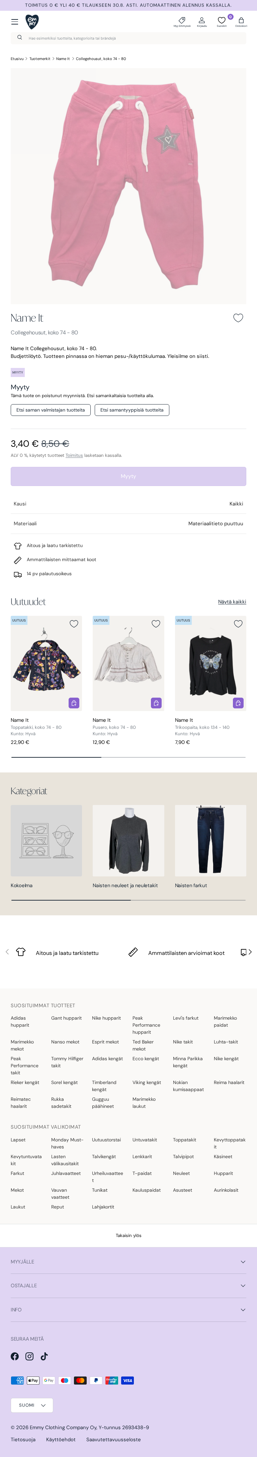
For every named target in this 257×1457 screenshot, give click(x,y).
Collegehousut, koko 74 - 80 (101, 58)
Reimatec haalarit (21, 1102)
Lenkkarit (142, 1156)
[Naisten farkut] (210, 840)
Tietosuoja (23, 1439)
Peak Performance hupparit (146, 1025)
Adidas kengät (107, 1059)
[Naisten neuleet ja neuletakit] (128, 840)
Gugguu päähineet (103, 1102)
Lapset (18, 1140)
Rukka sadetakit (61, 1102)
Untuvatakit (145, 1140)
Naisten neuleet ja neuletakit (125, 885)
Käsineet (223, 1156)
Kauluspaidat (147, 1190)
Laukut (18, 1207)
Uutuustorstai (106, 1140)
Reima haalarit (229, 1082)
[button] (241, 21)
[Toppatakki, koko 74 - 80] (46, 663)
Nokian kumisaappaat (188, 1085)
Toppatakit (184, 1140)
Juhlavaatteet (66, 1173)
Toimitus (74, 455)
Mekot (17, 1190)
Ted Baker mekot (143, 1045)
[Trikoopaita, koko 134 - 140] (210, 663)
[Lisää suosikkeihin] (238, 318)
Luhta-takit (226, 1042)
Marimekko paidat (225, 1021)
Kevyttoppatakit (230, 1143)
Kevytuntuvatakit (26, 1160)
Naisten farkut (191, 885)
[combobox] (128, 38)
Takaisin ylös (129, 1235)
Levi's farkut (185, 1018)
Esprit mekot (105, 1042)
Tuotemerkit (40, 58)
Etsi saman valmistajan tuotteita (50, 410)
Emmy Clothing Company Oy (63, 1427)
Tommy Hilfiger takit (67, 1062)
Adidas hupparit (20, 1021)
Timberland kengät (104, 1085)
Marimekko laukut (144, 1102)
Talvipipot (183, 1156)
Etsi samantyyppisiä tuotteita (132, 410)
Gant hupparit (66, 1018)
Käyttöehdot (61, 1439)
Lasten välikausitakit (65, 1160)
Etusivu (17, 58)
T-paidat (142, 1173)
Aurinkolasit (226, 1190)
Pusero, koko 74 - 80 (114, 727)
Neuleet (181, 1173)
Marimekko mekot (22, 1045)
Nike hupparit (106, 1018)
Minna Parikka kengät (188, 1062)
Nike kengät (226, 1059)
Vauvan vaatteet (60, 1193)
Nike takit (183, 1042)
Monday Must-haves (67, 1143)
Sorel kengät (64, 1082)
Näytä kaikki (232, 601)
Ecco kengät (146, 1059)
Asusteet (182, 1190)
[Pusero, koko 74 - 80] (128, 663)
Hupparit (223, 1173)
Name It (63, 58)
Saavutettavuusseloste (113, 1439)
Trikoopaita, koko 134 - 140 (202, 727)
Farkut (17, 1173)
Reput (57, 1207)
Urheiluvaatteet (107, 1176)
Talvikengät (104, 1156)
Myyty (128, 476)
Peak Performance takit (24, 1066)
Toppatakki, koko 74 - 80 (36, 727)
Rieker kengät (25, 1082)
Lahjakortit (103, 1207)
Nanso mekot (65, 1042)
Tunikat (99, 1190)
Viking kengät (147, 1082)
